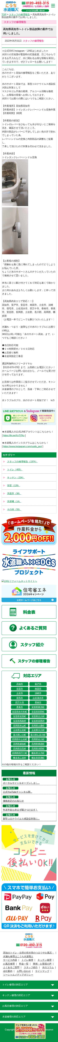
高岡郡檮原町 (38, 744)
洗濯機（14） (14, 501)
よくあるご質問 (11, 967)
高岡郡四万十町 (19, 753)
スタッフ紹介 (31, 967)
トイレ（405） (14, 469)
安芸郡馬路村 (19, 721)
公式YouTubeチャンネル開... (17, 792)
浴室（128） (13, 485)
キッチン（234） (16, 477)
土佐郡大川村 (38, 730)
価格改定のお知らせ (13, 801)
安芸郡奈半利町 (19, 711)
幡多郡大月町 (38, 753)
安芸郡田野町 (38, 711)
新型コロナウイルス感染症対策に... (21, 818)
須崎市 (38, 693)
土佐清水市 (38, 698)
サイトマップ (42, 971)
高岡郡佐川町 (38, 739)
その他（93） (14, 509)
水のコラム (48, 967)
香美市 (19, 707)
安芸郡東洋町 (38, 707)
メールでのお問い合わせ (35, 10)
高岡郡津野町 (38, 748)
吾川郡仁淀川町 (38, 734)
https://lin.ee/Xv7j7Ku (13, 435)
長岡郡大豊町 (38, 725)
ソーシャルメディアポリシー (18, 975)
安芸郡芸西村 (38, 721)
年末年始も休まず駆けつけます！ (20, 810)
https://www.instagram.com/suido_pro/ (22, 446)
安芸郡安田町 (19, 716)
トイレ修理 (27, 960)
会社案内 (7, 971)
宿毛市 (19, 698)
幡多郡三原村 (19, 757)
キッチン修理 (45, 960)
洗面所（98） (14, 493)
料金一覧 (23, 964)
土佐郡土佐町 (19, 730)
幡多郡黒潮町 (38, 757)
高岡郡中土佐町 (19, 739)
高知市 (19, 684)
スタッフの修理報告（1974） (22, 461)
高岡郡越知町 (19, 744)
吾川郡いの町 (19, 734)
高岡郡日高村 (19, 748)
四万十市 (19, 702)
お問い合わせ (24, 971)
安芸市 (19, 688)
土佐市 (19, 693)
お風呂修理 (9, 964)
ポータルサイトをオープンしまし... (21, 783)
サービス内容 (10, 960)
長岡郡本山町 (19, 725)
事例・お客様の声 (42, 964)
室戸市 (38, 684)
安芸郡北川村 (38, 716)
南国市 (38, 688)
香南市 (38, 702)
